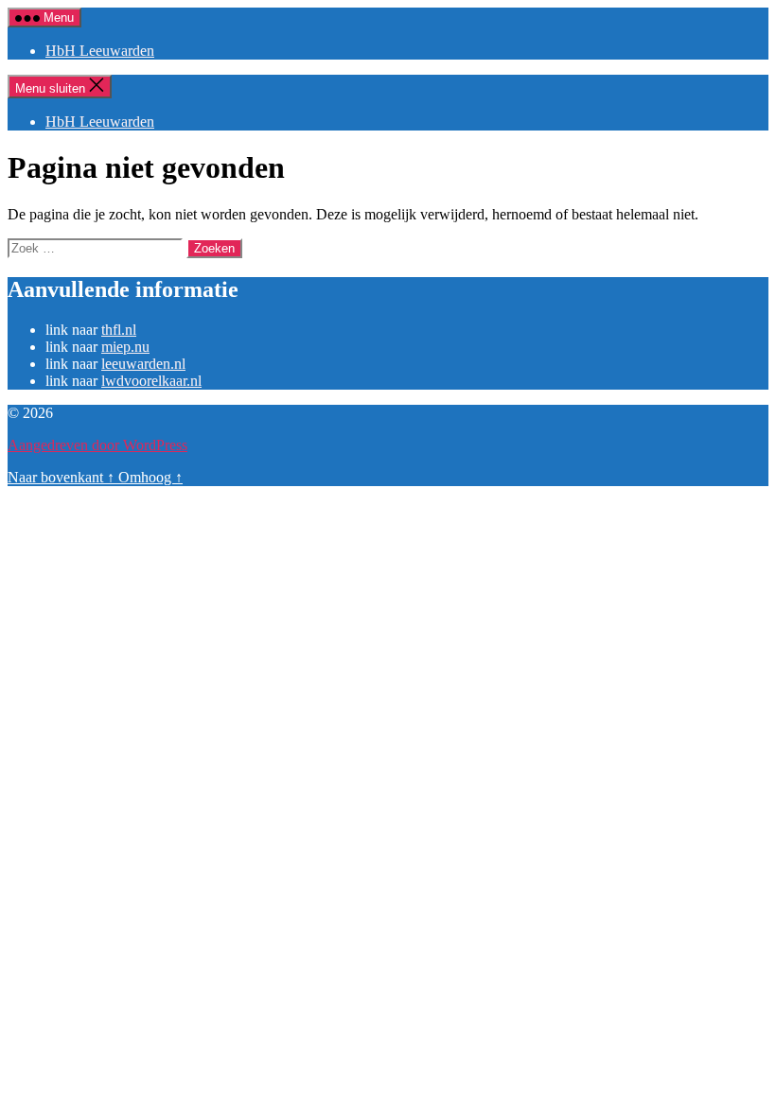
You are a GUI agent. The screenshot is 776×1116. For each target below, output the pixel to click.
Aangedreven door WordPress (97, 445)
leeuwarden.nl (143, 364)
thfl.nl (118, 330)
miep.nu (125, 347)
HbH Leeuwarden (99, 51)
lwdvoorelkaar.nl (151, 381)
